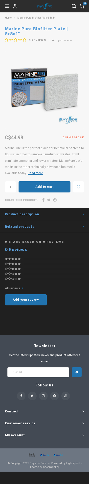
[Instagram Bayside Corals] (43, 396)
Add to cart (44, 186)
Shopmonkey (51, 467)
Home (8, 18)
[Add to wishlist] (78, 186)
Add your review (62, 40)
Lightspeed (73, 463)
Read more (35, 173)
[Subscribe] (77, 372)
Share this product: (21, 200)
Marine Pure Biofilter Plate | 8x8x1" (37, 18)
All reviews (12, 288)
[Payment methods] (31, 454)
